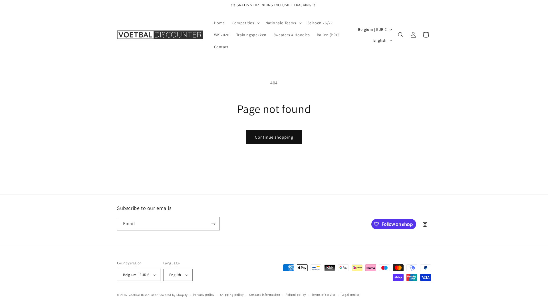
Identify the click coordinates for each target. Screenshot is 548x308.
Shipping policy (232, 295)
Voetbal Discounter (143, 295)
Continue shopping (274, 137)
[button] (245, 23)
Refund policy (296, 295)
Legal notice (350, 295)
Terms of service (324, 295)
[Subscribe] (213, 223)
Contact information (264, 295)
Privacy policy (203, 295)
